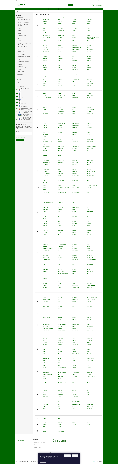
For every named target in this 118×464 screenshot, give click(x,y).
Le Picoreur (89, 229)
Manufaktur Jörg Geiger (48, 248)
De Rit (73, 93)
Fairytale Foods (46, 120)
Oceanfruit (60, 283)
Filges (44, 123)
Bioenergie (74, 60)
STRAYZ (59, 358)
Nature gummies (90, 267)
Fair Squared (46, 118)
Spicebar (74, 355)
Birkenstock (75, 69)
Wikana (73, 408)
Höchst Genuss (61, 177)
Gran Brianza (60, 148)
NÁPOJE (19, 28)
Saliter (88, 335)
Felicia (88, 121)
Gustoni (88, 154)
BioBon (73, 58)
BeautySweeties (90, 40)
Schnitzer (89, 344)
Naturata (60, 267)
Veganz (44, 389)
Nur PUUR (45, 278)
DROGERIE (19, 73)
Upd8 (73, 382)
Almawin (88, 23)
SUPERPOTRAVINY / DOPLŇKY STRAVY (25, 63)
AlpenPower (45, 25)
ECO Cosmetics (46, 104)
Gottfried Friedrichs (91, 146)
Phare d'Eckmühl (46, 299)
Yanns (73, 422)
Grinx (88, 150)
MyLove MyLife (75, 261)
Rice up (73, 323)
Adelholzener (46, 19)
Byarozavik (89, 74)
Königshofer (60, 213)
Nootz (73, 275)
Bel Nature (74, 42)
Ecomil (88, 104)
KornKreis (60, 215)
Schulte (74, 346)
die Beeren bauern (90, 95)
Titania (73, 374)
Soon (44, 353)
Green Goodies (90, 148)
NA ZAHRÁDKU (20, 66)
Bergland (45, 47)
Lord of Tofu (90, 238)
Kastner (89, 205)
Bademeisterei (61, 35)
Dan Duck (74, 92)
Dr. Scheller (89, 99)
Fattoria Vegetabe (76, 120)
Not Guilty (60, 277)
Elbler (44, 109)
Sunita (44, 360)
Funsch (88, 134)
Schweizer (45, 348)
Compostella (60, 87)
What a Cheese (90, 406)
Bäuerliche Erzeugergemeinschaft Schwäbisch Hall (94, 38)
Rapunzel (45, 319)
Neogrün (74, 271)
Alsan (73, 25)
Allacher (60, 23)
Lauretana (60, 227)
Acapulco (89, 17)
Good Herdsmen (61, 146)
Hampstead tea (61, 160)
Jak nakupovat (53, 1)
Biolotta (89, 62)
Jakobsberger (75, 199)
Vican (88, 392)
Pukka (73, 306)
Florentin (74, 127)
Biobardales (60, 58)
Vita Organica (75, 396)
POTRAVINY (19, 38)
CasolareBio (89, 79)
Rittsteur (60, 326)
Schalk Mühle (60, 342)
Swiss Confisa (90, 360)
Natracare (60, 266)
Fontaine (60, 129)
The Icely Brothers (62, 372)
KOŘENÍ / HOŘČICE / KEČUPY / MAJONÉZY (23, 25)
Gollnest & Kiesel (47, 146)
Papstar (45, 296)
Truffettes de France (91, 376)
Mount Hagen (46, 257)
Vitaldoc (45, 398)
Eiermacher (89, 106)
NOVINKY (18, 37)
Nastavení (43, 461)
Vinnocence (45, 396)
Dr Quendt (89, 97)
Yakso (44, 422)
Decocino (89, 93)
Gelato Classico (90, 139)
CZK (95, 1)
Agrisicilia (74, 19)
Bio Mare (45, 53)
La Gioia (59, 221)
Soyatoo (89, 353)
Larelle (88, 225)
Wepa (59, 406)
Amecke (44, 27)
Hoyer (44, 180)
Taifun (59, 365)
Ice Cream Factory (76, 192)
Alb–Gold (60, 21)
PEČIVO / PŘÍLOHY (21, 32)
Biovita (44, 69)
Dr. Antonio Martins (47, 99)
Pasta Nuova (60, 296)
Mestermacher (90, 250)
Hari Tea (88, 164)
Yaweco (44, 424)
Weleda (44, 406)
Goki (88, 145)
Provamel (89, 305)
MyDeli (59, 261)
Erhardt (74, 111)
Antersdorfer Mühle (91, 27)
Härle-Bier (45, 166)
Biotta (88, 65)
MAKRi (88, 244)
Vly (43, 401)
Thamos (74, 371)
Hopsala (74, 179)
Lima (44, 236)
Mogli (88, 252)
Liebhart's (60, 234)
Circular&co (89, 81)
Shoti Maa (45, 342)
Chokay (59, 189)
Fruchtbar (45, 134)
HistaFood (45, 175)
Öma (59, 291)
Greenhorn (60, 150)
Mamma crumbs (61, 246)
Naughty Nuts (61, 271)
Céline (59, 81)
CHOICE (44, 189)
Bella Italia (60, 44)
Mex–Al (44, 252)
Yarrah (88, 422)
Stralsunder (89, 357)
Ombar (73, 283)
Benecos (59, 45)
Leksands (60, 232)
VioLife (59, 396)
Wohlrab (45, 412)
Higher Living (60, 173)
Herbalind (74, 169)
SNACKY (19, 30)
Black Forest (46, 71)
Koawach (74, 211)
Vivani (88, 400)
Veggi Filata (89, 389)
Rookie (88, 328)
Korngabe (45, 215)
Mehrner (89, 248)
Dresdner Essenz (61, 101)
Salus (44, 337)
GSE (44, 154)
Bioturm (45, 67)
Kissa (73, 209)
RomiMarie (60, 328)
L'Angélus (45, 221)
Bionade (88, 64)
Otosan (59, 287)
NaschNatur (45, 266)
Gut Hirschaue (46, 155)
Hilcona (88, 173)
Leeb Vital (45, 232)
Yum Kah (45, 426)
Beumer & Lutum (75, 49)
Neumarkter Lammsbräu (63, 273)
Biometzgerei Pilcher (62, 64)
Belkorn (45, 44)
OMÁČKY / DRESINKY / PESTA (23, 22)
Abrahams (74, 17)
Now (73, 277)
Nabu (59, 264)
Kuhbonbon (74, 216)
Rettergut (60, 321)
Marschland (60, 248)
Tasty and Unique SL (62, 367)
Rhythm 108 (60, 323)
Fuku (59, 134)
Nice (73, 273)
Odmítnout (67, 456)
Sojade (88, 349)
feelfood (45, 121)
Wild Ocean (89, 408)
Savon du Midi (89, 338)
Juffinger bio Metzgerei (48, 202)
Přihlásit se (20, 140)
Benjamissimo (75, 45)
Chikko (44, 187)
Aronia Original (61, 30)
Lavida (88, 227)
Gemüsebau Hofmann (47, 141)
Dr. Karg (74, 99)
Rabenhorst (60, 317)
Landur (73, 225)
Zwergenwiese (61, 431)
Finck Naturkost (61, 123)
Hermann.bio (60, 171)
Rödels (73, 326)
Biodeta (45, 60)
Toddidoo (89, 374)
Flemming (60, 127)
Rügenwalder (60, 332)
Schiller (45, 344)
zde (54, 458)
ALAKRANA (45, 21)
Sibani (59, 348)
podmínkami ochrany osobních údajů (24, 136)
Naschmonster (90, 264)
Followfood (46, 129)
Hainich (59, 159)
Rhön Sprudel (46, 323)
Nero (44, 273)
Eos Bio (44, 111)
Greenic (74, 150)
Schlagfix (60, 344)
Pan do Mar (60, 294)
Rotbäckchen (90, 330)
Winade (73, 410)
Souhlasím (75, 456)
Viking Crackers (61, 394)
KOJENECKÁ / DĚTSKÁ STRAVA (23, 61)
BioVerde (89, 67)
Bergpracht (60, 47)
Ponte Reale (89, 301)
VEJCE (19, 49)
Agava (59, 19)
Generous (60, 141)
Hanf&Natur (74, 160)
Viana (73, 392)
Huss (88, 180)
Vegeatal (60, 389)
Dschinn (74, 101)
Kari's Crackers (61, 205)
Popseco (60, 303)
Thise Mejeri (89, 372)
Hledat (70, 5)
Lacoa (88, 221)
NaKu (73, 264)
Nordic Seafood (90, 275)
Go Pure (74, 145)
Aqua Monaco (60, 28)
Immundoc (89, 194)
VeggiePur (45, 390)
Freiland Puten (75, 130)
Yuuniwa (59, 426)
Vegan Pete (89, 387)
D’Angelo (45, 92)
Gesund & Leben (61, 143)
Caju (44, 79)
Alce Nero (89, 21)
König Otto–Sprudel (47, 213)
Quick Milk (45, 313)
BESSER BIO (45, 49)
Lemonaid (74, 232)
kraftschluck (75, 215)
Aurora (88, 30)
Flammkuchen (46, 127)
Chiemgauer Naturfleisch (92, 185)
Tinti (59, 374)
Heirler (88, 168)
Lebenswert (60, 230)
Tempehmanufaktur (62, 369)
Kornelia (89, 213)
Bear (73, 40)
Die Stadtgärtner (47, 97)
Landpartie (60, 225)
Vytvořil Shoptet (99, 461)
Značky (18, 82)
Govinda (45, 148)
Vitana (73, 398)
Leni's (88, 232)
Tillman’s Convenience (47, 374)
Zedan (59, 430)
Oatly (88, 282)
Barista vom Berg (46, 37)
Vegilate (74, 390)
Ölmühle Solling (90, 289)
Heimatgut (45, 168)
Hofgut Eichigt (75, 175)
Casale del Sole (75, 79)
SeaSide (59, 340)
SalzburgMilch (61, 337)
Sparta (44, 355)
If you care (45, 194)
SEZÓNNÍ (19, 69)
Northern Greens (46, 277)
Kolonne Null (90, 211)
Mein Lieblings (46, 250)
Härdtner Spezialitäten (77, 164)
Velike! (44, 392)
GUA (73, 154)
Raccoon (74, 317)
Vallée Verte (45, 387)
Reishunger (45, 321)
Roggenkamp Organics (48, 328)
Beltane (74, 44)
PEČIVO (19, 40)
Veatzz (73, 387)
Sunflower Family (90, 358)
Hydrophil (45, 182)
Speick (59, 355)
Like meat (74, 234)
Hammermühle (46, 160)
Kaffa (44, 205)
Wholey (59, 408)
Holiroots (74, 177)
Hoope (59, 179)
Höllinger (45, 179)
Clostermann (90, 83)
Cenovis (74, 81)
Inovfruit (45, 196)
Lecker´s (89, 230)
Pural (44, 308)
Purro (59, 308)
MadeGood (45, 244)
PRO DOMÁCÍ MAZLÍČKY (22, 68)
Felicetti (74, 121)
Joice (73, 201)
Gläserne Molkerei (47, 145)
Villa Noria (74, 394)
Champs (59, 185)
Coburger (60, 85)
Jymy (73, 202)
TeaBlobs (74, 367)
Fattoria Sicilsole (61, 120)
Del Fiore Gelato (61, 95)
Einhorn (59, 107)
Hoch (44, 177)
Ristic (88, 324)
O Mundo (45, 282)
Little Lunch (45, 238)
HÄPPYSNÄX (60, 164)
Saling (73, 335)
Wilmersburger (46, 410)
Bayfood (59, 40)
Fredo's (44, 130)
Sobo (44, 349)
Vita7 (88, 396)
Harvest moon (61, 166)
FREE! (59, 130)
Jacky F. (59, 199)
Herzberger (74, 171)
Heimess (59, 168)
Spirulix (44, 357)
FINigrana (89, 123)
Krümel (44, 216)
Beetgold (60, 42)
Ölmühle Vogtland (47, 291)
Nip (87, 273)
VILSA (88, 394)
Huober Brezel (75, 180)
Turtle (44, 378)
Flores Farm (89, 127)
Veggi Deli (74, 389)
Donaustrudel (75, 97)
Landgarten (74, 223)
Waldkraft (45, 404)
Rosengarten (46, 330)
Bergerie (89, 45)
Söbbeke (89, 348)
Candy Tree (60, 79)
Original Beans (75, 285)
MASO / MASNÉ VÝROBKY (22, 46)
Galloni (59, 139)
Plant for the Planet (91, 299)
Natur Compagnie (90, 266)
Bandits (88, 35)
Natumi (73, 266)
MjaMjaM (74, 252)
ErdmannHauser (61, 111)
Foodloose (74, 129)
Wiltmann (60, 410)
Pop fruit (45, 303)
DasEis (44, 93)
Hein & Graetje (75, 168)
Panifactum (89, 294)
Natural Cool (46, 267)
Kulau (44, 218)
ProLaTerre (60, 305)
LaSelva (44, 227)
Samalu (73, 337)
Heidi (88, 166)
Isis (58, 196)
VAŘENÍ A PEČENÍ (21, 51)
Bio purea (45, 55)
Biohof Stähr (60, 62)
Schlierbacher (75, 344)
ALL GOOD (45, 23)
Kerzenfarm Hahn (75, 207)
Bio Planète (89, 53)
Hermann (45, 171)
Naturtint (45, 271)
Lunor (59, 241)
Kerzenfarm (60, 207)
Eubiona (74, 113)
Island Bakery (75, 196)
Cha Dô (44, 185)
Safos (59, 335)
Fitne (88, 125)
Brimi (59, 73)
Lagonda (45, 223)
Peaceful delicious (76, 296)
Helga (59, 169)
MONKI (88, 254)
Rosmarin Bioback (61, 330)
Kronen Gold (89, 215)
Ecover (44, 106)
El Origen (89, 107)
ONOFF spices (89, 283)
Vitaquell (45, 400)
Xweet (44, 418)
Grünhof (59, 152)
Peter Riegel (75, 297)
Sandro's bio (89, 337)
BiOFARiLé (89, 60)
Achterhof (89, 19)
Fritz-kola (74, 132)
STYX (73, 358)
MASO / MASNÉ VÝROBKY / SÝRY (24, 19)
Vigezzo (45, 394)
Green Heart (45, 150)
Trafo (44, 376)
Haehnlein (45, 159)
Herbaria (89, 169)
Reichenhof (89, 319)
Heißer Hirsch (46, 169)
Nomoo (59, 275)
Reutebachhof (75, 321)
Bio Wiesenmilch (75, 55)
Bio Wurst (89, 55)
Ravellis (59, 319)
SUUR (59, 360)
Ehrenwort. (74, 106)
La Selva (74, 221)
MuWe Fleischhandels (91, 259)
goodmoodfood (75, 146)
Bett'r (59, 49)
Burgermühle (75, 74)
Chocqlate (89, 187)
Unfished (45, 382)
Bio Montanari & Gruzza (63, 53)
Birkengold (60, 69)
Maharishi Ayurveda (62, 244)
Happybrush (45, 164)
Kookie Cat (74, 213)
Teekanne (89, 367)
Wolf (59, 412)
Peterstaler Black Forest (92, 297)
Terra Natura (75, 369)
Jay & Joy (45, 201)
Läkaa (59, 223)
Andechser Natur (61, 27)
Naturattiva (75, 267)
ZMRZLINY (19, 81)
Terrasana (45, 371)
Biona (73, 64)
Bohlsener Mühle (75, 71)
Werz (73, 406)
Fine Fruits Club (75, 123)
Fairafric (60, 118)
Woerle (88, 410)
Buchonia (60, 74)
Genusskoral (90, 141)
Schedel (88, 342)
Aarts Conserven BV (47, 17)
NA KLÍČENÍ (20, 64)
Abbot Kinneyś (61, 17)
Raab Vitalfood (46, 317)
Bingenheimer (46, 51)
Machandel (74, 244)
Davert (59, 93)
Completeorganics (47, 87)
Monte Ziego (46, 255)
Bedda (44, 42)
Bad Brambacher (46, 35)
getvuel (74, 143)
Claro (44, 83)
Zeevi (73, 430)
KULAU (88, 216)
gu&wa (59, 154)
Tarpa (88, 365)
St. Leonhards (75, 357)
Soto (59, 353)
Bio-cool (45, 56)
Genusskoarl (75, 141)
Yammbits (60, 422)
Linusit (73, 236)
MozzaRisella (60, 257)
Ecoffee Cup (60, 104)
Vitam (59, 398)
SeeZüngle (74, 340)
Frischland (60, 132)
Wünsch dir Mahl (46, 413)
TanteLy (74, 365)
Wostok (74, 412)
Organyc (59, 285)
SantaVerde (60, 338)
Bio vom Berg (60, 55)
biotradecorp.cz (38, 446)
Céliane (44, 81)
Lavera (73, 227)
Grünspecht (89, 152)
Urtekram (89, 382)
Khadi (88, 207)
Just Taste (60, 202)
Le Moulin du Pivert (62, 229)
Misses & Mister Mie (62, 252)
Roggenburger (90, 326)
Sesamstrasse (90, 340)
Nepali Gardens (90, 271)
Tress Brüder (75, 376)
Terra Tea (89, 369)
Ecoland (74, 104)
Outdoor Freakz (75, 287)
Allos (73, 23)
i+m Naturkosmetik (62, 192)
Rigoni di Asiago (75, 324)
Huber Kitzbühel (61, 180)
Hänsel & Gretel (90, 160)
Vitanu (88, 398)
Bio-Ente (59, 56)
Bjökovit (89, 69)
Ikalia (73, 194)
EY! (43, 115)
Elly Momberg (60, 109)
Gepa (44, 143)
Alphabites (60, 25)
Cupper (59, 89)
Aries (44, 30)
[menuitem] (19, 9)
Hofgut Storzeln (90, 175)
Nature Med (45, 269)
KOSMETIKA (20, 74)
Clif (73, 83)
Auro (73, 30)
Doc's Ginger (60, 97)
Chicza (73, 185)
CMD (44, 85)
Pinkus (59, 299)
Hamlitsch (89, 159)
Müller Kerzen (90, 257)
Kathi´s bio (45, 207)
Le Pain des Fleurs (76, 229)
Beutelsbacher (90, 49)
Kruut (59, 216)
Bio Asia (59, 51)
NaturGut (74, 269)
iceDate (88, 192)
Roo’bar (74, 328)
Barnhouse (60, 37)
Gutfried (60, 155)
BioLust (45, 64)
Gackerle (45, 139)
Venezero (60, 392)
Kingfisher (60, 209)
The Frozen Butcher (91, 371)
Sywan (59, 362)
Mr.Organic (74, 257)
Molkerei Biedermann (62, 254)
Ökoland (45, 289)
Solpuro (45, 351)
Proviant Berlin (46, 306)
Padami (44, 294)
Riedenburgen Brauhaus (92, 323)
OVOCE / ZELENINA (21, 42)
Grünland (74, 152)
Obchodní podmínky (62, 1)
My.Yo (44, 261)
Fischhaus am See (75, 125)
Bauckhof (74, 37)
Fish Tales (45, 125)
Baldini (73, 35)
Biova (59, 67)
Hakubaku (74, 159)
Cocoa (73, 85)
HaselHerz (74, 166)
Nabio (44, 264)
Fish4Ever (60, 125)
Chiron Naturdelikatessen (63, 187)
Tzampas (59, 378)
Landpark (45, 225)
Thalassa (60, 371)
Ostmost (45, 287)
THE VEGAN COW (75, 372)
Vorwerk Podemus (76, 401)
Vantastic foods (61, 387)
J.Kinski (44, 199)
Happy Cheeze (75, 162)
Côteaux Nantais (46, 89)
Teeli (44, 369)
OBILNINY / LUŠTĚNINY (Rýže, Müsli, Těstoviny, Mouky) (24, 44)
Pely (88, 296)
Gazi (73, 139)
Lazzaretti (45, 229)
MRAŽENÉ (20, 59)
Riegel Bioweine (46, 324)
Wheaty (44, 408)
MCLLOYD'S (74, 248)
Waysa (59, 404)
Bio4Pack (89, 56)
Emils (73, 109)
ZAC (44, 430)
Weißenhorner (90, 404)
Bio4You (45, 58)
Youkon (74, 424)
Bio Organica (75, 53)
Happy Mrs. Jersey (90, 162)
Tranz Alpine (60, 376)
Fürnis (44, 136)
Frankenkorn (90, 129)
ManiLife (88, 246)
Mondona (74, 254)
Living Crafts (60, 238)
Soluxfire (60, 351)
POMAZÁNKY (20, 27)
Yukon (88, 424)
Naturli (88, 269)
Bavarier (45, 40)
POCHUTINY (20, 53)
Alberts (74, 21)
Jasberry (89, 199)
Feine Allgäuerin (61, 121)
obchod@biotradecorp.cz (40, 442)
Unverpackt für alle (62, 382)
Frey (44, 132)
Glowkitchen (60, 145)
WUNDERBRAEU (90, 412)
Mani (73, 246)
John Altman (60, 201)
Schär (73, 342)
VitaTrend (60, 400)
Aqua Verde (74, 28)
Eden (59, 106)
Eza (58, 115)
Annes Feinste (75, 27)
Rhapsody (89, 321)
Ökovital (74, 289)
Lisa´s (88, 236)
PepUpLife (45, 297)
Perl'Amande (60, 297)
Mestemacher (75, 250)
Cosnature (89, 87)
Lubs (88, 239)
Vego (88, 390)
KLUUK (44, 211)
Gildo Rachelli (90, 143)
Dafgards (60, 92)
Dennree (74, 95)
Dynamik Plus (89, 101)
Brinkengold (75, 73)
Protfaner (74, 305)
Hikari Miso (74, 173)
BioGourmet (45, 62)
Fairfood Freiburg (91, 118)
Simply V (74, 348)
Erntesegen (45, 113)
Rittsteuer (45, 326)
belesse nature (90, 42)
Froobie (88, 132)
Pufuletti (60, 306)
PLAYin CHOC (45, 301)
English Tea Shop (90, 109)
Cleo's (59, 83)
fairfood (74, 118)
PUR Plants (89, 306)
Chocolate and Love (76, 187)
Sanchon (45, 338)
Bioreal (59, 65)
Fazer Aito (89, 120)
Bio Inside (74, 51)
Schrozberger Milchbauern (63, 346)
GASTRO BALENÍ (21, 71)
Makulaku (45, 246)
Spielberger (89, 355)
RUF (44, 332)
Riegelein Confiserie (62, 324)
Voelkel (59, 401)
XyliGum (59, 418)
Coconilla (89, 85)
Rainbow (89, 317)
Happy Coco (60, 162)
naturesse (60, 269)
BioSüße (74, 65)
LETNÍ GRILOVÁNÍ (20, 17)
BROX (44, 74)
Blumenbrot (60, 71)
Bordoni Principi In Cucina (92, 71)
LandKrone (89, 223)
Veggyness (60, 390)
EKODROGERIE (20, 76)
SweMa (73, 360)
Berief (88, 47)
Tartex (44, 367)
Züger (44, 431)
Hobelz (59, 175)
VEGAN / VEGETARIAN (22, 21)
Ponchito (74, 301)
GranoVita (74, 148)
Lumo (44, 241)
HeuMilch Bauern (46, 173)
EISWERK (74, 107)
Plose (59, 301)
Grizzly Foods (46, 152)
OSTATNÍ (19, 33)
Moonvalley (74, 255)
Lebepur (74, 230)
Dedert (44, 95)
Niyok (44, 275)
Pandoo (74, 294)
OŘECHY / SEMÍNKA (21, 54)
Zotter (88, 430)
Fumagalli (74, 134)
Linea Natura (60, 236)
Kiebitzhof (45, 209)
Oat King (74, 282)
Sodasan (59, 349)
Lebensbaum (45, 230)
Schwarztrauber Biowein (92, 346)
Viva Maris (74, 400)
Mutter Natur (75, 259)
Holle (88, 177)
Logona (74, 238)
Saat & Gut (45, 335)
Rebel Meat (74, 319)
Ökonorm (60, 289)
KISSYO (88, 209)
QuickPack (60, 313)
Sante (73, 338)
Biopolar (45, 65)
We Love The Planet (76, 404)
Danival (88, 92)
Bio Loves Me (89, 51)
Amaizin (88, 25)
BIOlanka (74, 62)
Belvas (88, 44)
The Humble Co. (46, 372)
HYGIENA (19, 78)
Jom (88, 201)
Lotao (44, 239)
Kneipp (59, 211)
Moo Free (60, 255)
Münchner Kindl (46, 259)
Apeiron (45, 28)
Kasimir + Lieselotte (76, 205)
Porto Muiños (75, 303)
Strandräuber (46, 358)
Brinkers (89, 73)
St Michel (60, 357)
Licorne (44, 234)
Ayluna (44, 32)
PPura (88, 303)
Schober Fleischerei (47, 346)
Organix (45, 285)
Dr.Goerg (45, 101)
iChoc (59, 194)
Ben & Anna (45, 45)
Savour (44, 340)
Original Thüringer (91, 285)
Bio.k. (73, 56)
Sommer (74, 351)
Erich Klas (89, 111)
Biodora (59, 60)
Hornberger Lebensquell (92, 179)
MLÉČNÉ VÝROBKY (21, 48)
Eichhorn (45, 107)
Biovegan (74, 67)
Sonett (88, 351)
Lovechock (74, 239)
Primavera (45, 305)
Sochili (73, 349)
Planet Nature (75, 299)
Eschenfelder (60, 113)
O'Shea (59, 282)
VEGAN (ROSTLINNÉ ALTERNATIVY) (24, 56)
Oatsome (45, 283)
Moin (44, 254)
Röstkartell (75, 330)
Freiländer (89, 130)
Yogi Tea (59, 424)
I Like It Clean (46, 192)
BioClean (89, 58)
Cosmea (74, 87)
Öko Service (89, 287)
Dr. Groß (60, 99)
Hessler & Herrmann (91, 171)
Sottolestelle (75, 353)
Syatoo (44, 362)
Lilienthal (89, 234)
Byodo (44, 76)
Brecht (44, 73)
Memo (59, 250)
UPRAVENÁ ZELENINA (22, 35)
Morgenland (89, 255)
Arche (88, 28)
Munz (59, 259)
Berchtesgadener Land (77, 47)
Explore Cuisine (90, 113)
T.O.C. (44, 365)
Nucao (88, 277)
